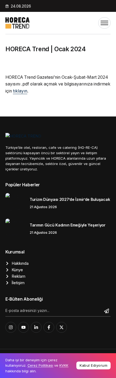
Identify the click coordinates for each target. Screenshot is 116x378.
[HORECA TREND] (17, 22)
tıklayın (20, 91)
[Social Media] (11, 327)
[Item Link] (15, 203)
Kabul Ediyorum (93, 365)
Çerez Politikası (40, 365)
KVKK (63, 365)
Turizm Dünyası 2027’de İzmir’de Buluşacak (70, 199)
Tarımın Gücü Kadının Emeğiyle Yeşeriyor (67, 225)
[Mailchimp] (107, 311)
